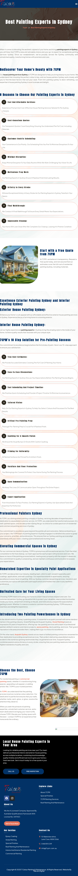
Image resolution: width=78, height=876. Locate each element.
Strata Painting (11, 840)
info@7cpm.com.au (49, 848)
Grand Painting (58, 622)
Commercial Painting (14, 853)
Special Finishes (47, 796)
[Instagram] (12, 798)
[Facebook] (6, 798)
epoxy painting (42, 627)
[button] (76, 4)
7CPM (4, 691)
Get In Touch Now (12, 823)
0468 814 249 (46, 844)
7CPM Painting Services (49, 799)
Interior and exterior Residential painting (21, 850)
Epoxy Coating (11, 836)
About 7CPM (45, 792)
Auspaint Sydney (21, 634)
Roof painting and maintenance (52, 803)
